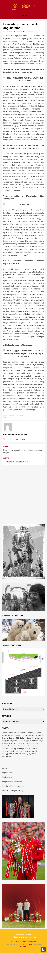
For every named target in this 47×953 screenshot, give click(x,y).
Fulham (22, 738)
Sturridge (20, 748)
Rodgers (21, 746)
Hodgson (5, 740)
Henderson (38, 738)
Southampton (31, 746)
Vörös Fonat (31, 941)
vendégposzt (7, 754)
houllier (25, 417)
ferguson (20, 417)
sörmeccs (5, 751)
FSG (17, 738)
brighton (38, 733)
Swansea (35, 748)
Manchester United (34, 743)
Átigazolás (32, 754)
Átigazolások (12, 415)
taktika (12, 751)
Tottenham (26, 751)
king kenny (31, 417)
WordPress (23, 946)
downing (5, 738)
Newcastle (6, 746)
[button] (43, 949)
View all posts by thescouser (14, 439)
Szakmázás (20, 415)
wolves (24, 754)
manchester (38, 417)
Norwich (14, 746)
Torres (18, 751)
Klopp (21, 740)
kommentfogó (37, 740)
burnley (4, 735)
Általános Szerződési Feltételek (25, 937)
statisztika (5, 748)
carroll (10, 735)
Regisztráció (7, 772)
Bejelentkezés (7, 777)
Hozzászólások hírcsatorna (13, 786)
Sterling (13, 748)
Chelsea (17, 735)
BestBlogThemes (26, 944)
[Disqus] (23, 492)
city (16, 417)
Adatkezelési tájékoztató (25, 934)
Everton (12, 738)
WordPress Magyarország (12, 790)
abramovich (10, 417)
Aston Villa (12, 733)
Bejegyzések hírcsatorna (12, 781)
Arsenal (4, 733)
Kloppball (27, 740)
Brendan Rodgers (26, 733)
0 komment (29, 31)
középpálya (6, 743)
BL (18, 733)
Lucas (13, 743)
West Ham (17, 754)
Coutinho (28, 735)
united (34, 751)
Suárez (27, 748)
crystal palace (37, 735)
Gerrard (30, 738)
